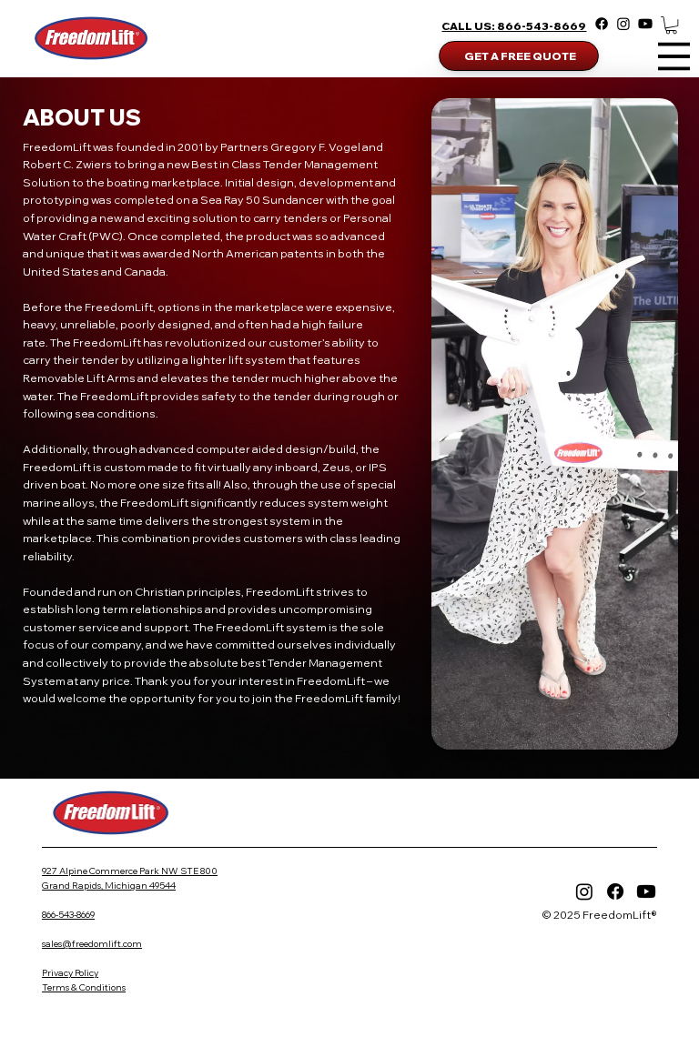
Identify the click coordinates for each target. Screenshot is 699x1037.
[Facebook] (601, 23)
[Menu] (674, 56)
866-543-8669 (541, 26)
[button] (671, 25)
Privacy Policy (70, 973)
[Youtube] (645, 23)
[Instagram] (623, 23)
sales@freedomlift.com (92, 944)
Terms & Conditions (84, 987)
